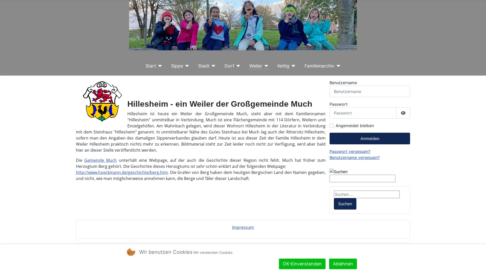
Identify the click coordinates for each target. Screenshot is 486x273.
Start (151, 66)
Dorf (229, 66)
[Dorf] (237, 66)
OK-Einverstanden (302, 263)
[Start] (159, 66)
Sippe (177, 66)
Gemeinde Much (100, 160)
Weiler (255, 66)
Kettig (283, 66)
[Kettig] (292, 66)
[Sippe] (186, 66)
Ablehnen (343, 263)
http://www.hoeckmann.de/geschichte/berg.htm (122, 172)
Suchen (345, 203)
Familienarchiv (319, 66)
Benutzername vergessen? (355, 157)
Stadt (203, 66)
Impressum (243, 227)
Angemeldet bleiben (355, 125)
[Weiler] (265, 66)
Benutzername (343, 82)
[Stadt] (212, 66)
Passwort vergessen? (350, 151)
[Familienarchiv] (337, 66)
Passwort (339, 104)
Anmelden (369, 138)
